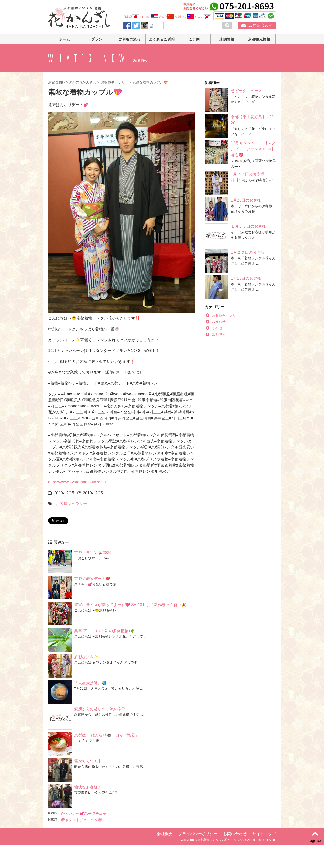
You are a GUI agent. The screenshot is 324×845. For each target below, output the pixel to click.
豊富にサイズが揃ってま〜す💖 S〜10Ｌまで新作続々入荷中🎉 (130, 605)
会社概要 (165, 834)
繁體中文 (181, 16)
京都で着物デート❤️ (92, 579)
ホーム (64, 39)
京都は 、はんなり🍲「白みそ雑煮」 (106, 735)
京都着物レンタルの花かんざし (72, 82)
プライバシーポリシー (198, 834)
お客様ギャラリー (114, 82)
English (145, 16)
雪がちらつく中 (88, 761)
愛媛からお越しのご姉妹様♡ (99, 709)
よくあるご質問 (162, 39)
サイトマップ (264, 834)
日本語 (127, 16)
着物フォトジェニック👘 (82, 820)
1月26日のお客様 (246, 200)
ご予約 (194, 39)
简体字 (162, 16)
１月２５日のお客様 (248, 226)
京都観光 (219, 334)
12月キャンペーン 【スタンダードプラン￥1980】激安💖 (253, 149)
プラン (96, 39)
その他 (217, 328)
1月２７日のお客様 (247, 174)
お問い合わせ (235, 834)
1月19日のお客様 (246, 278)
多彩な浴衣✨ (86, 657)
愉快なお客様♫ (87, 787)
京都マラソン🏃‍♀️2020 (93, 553)
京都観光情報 (259, 39)
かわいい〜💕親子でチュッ (83, 813)
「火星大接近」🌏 (90, 683)
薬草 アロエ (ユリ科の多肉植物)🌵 (104, 631)
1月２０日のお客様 (247, 252)
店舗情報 (226, 39)
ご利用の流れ (129, 39)
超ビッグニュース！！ (250, 91)
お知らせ (219, 322)
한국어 (199, 16)
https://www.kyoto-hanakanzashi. (77, 482)
